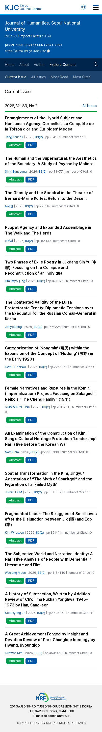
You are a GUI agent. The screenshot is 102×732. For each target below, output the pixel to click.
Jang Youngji (14, 137)
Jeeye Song (13, 327)
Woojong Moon (15, 573)
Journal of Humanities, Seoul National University (42, 26)
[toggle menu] (96, 7)
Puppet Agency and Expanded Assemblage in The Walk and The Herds (48, 230)
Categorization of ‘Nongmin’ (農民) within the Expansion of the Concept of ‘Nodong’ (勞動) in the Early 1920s (49, 354)
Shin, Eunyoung (16, 171)
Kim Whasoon (14, 532)
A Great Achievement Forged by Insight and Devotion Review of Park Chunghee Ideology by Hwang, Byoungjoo (50, 640)
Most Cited (82, 77)
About (24, 65)
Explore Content (63, 65)
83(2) (39, 137)
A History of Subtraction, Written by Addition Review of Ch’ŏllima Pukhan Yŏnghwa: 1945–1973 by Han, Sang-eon (47, 599)
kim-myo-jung (15, 281)
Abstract (15, 145)
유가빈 (9, 206)
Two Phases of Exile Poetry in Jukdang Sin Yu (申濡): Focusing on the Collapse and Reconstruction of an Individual (51, 268)
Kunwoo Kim (14, 653)
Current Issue (15, 77)
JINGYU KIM (13, 492)
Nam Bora (12, 452)
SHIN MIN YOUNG (17, 407)
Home (9, 65)
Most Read (59, 77)
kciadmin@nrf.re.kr (56, 716)
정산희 (9, 241)
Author (39, 65)
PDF (31, 145)
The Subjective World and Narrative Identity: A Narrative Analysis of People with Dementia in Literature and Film (49, 559)
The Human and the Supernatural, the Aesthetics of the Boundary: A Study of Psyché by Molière (51, 161)
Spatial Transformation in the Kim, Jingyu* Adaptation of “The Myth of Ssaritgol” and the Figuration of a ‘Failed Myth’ (48, 479)
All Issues (38, 77)
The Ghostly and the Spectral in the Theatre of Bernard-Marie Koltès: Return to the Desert (49, 195)
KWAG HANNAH (16, 367)
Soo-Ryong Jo (15, 613)
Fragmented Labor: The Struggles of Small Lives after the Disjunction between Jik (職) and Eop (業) (51, 519)
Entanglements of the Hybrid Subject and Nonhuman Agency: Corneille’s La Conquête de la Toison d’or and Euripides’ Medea (49, 123)
